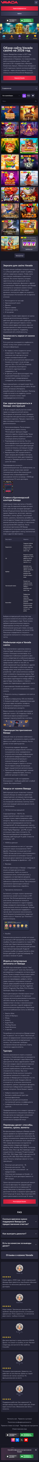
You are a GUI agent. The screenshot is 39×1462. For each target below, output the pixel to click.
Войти (19, 13)
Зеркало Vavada (19, 78)
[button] (2, 28)
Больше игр (19, 256)
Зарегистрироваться (19, 8)
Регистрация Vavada (19, 1201)
